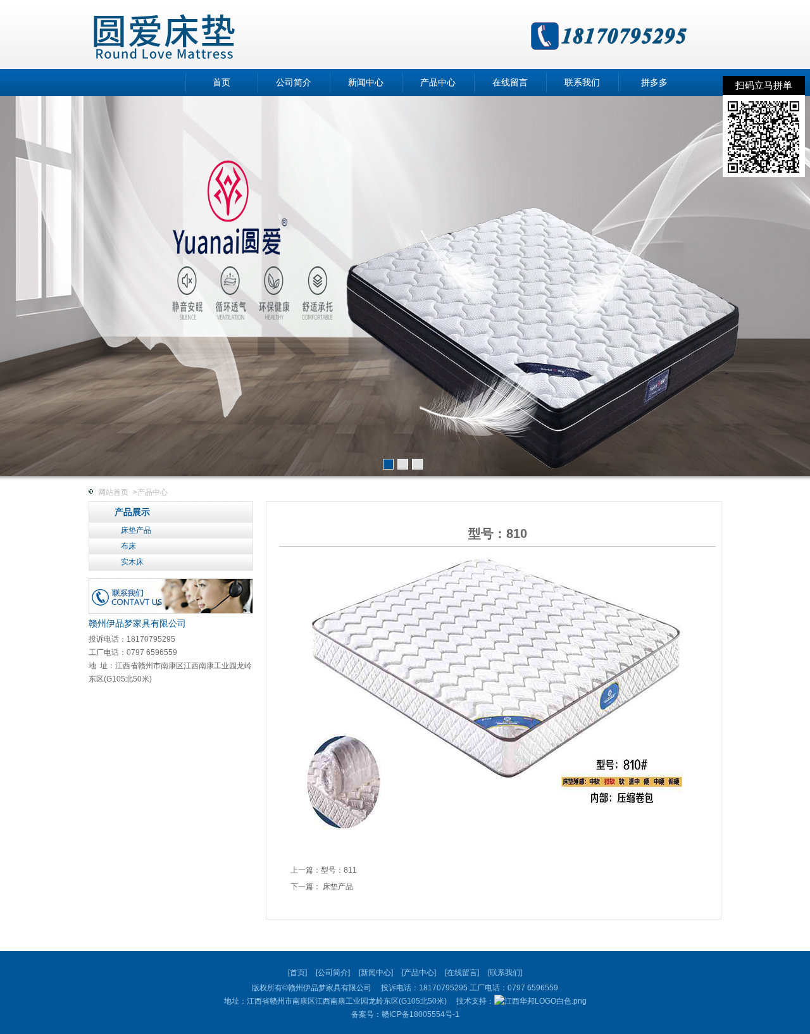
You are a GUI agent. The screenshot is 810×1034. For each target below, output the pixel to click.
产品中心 (438, 82)
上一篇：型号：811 (323, 870)
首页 (221, 82)
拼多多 (654, 82)
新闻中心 (365, 82)
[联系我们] (505, 972)
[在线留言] (462, 972)
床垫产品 (136, 530)
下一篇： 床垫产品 (321, 886)
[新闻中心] (376, 972)
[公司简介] (333, 972)
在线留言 (510, 82)
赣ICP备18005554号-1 (420, 1014)
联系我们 (582, 82)
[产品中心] (419, 972)
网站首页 (113, 492)
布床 (128, 546)
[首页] (297, 972)
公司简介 (293, 82)
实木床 (132, 561)
